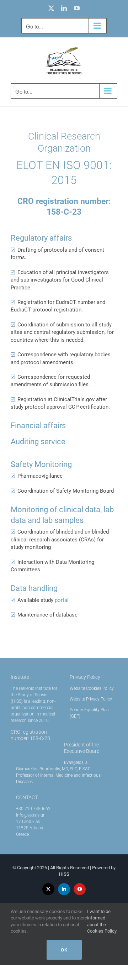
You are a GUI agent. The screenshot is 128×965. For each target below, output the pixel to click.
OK (64, 950)
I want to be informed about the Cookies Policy (102, 921)
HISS (64, 874)
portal (62, 600)
